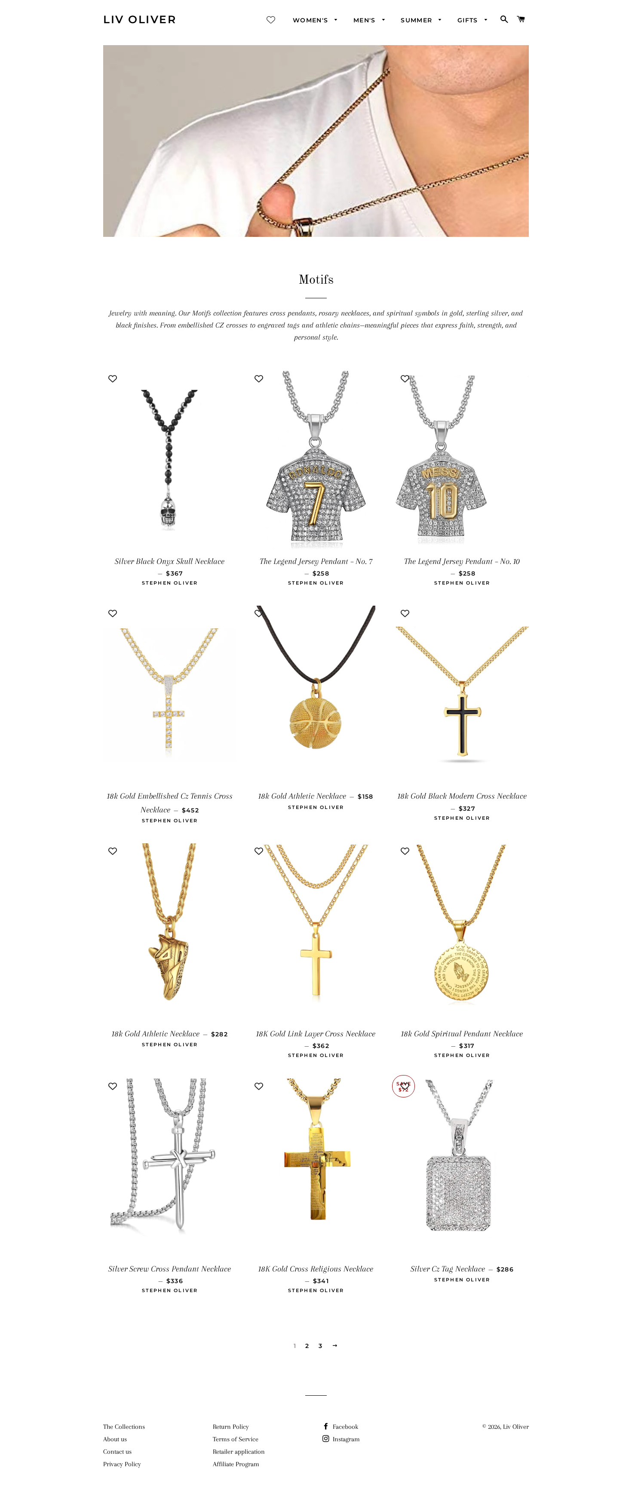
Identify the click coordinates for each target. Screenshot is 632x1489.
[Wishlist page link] (271, 19)
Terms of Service (235, 1439)
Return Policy (231, 1427)
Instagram (345, 1439)
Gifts (468, 20)
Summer (418, 20)
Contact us (117, 1451)
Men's (365, 20)
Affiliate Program (236, 1464)
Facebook (344, 1427)
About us (115, 1439)
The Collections (124, 1427)
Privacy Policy (122, 1464)
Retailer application (239, 1451)
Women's (312, 20)
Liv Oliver (139, 19)
